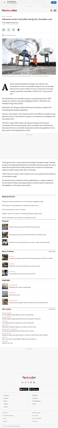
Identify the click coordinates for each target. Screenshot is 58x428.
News (3, 16)
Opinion (6, 404)
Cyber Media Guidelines (8, 415)
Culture (6, 406)
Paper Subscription (36, 412)
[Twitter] (31, 382)
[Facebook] (28, 382)
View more (52, 251)
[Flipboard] (34, 382)
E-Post (34, 404)
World (5, 401)
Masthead (5, 412)
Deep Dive (35, 395)
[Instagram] (25, 382)
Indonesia (6, 395)
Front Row (35, 398)
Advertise (5, 421)
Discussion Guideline (36, 418)
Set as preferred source (10, 35)
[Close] (1, 2)
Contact (4, 418)
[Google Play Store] (34, 389)
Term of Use (34, 421)
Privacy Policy (35, 415)
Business (9, 16)
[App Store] (24, 389)
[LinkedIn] (22, 382)
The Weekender (36, 401)
